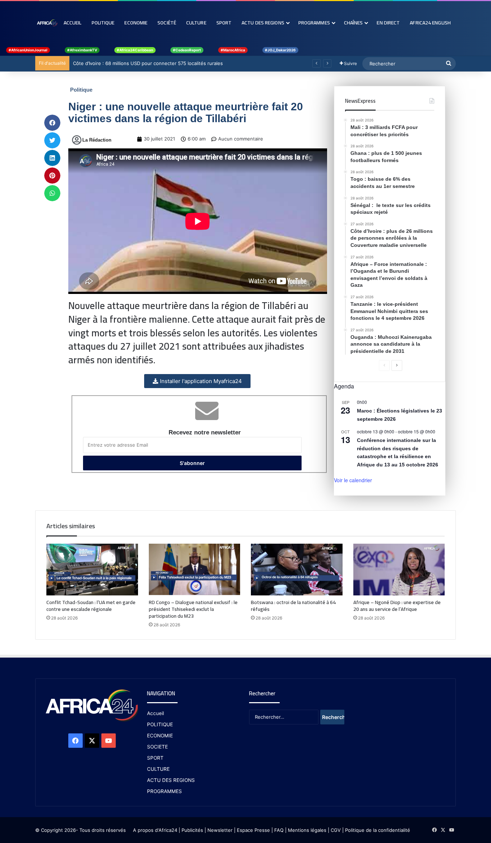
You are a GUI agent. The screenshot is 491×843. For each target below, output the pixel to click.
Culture (196, 22)
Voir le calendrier (353, 480)
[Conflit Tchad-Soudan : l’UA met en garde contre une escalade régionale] (92, 569)
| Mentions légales (305, 830)
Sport (224, 22)
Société (166, 22)
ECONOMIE (160, 735)
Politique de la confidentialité (377, 830)
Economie (135, 22)
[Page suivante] (396, 365)
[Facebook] (75, 740)
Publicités (192, 830)
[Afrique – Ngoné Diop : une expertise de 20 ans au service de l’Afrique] (399, 569)
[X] (92, 740)
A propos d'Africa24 (155, 830)
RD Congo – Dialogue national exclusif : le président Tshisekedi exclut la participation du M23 (193, 609)
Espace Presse (252, 830)
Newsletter (220, 830)
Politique (103, 22)
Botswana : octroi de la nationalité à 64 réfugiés (293, 606)
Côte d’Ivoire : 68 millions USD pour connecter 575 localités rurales (148, 63)
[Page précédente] (384, 365)
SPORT (155, 758)
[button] (52, 123)
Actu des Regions (263, 22)
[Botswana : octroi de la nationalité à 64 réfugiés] (297, 569)
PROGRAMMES (314, 22)
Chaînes (353, 22)
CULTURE (158, 769)
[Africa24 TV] (47, 23)
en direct (388, 22)
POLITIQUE (160, 724)
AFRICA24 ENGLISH (430, 22)
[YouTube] (108, 740)
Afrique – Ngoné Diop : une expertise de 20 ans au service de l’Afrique (397, 606)
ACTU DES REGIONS (171, 780)
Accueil (73, 22)
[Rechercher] (448, 63)
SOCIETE (157, 747)
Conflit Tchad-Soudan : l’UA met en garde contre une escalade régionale (91, 606)
